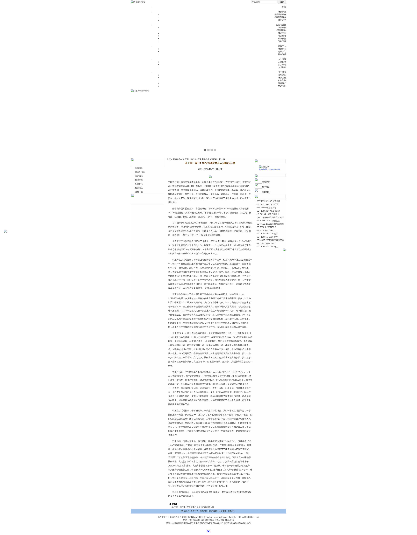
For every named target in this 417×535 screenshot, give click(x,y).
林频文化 (282, 77)
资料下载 (282, 41)
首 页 (284, 7)
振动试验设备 (280, 17)
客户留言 (139, 176)
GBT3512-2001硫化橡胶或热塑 (270, 224)
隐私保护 (232, 511)
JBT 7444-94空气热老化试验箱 (270, 217)
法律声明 (222, 511)
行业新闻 (282, 51)
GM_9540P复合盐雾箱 (266, 208)
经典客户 (282, 83)
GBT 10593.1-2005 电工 (267, 247)
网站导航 (213, 511)
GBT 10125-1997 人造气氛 (268, 201)
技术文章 (282, 33)
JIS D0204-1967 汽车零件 (268, 214)
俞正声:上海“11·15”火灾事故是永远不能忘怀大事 (193, 507)
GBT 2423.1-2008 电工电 (268, 204)
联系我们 (282, 86)
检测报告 (282, 38)
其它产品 (282, 20)
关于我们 (195, 511)
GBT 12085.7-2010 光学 (267, 237)
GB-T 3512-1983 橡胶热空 (268, 221)
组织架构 (282, 80)
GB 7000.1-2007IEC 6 (266, 227)
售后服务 (282, 27)
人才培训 (282, 67)
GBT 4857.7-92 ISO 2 (266, 243)
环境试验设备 (280, 14)
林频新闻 (282, 49)
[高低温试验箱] (138, 2)
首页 (169, 159)
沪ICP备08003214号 (214, 523)
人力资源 (282, 59)
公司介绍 (282, 75)
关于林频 (282, 72)
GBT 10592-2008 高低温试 (268, 211)
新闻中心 (282, 46)
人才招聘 (282, 62)
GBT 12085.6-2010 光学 (267, 234)
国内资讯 (282, 54)
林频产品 (282, 12)
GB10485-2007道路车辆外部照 (270, 240)
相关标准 (282, 36)
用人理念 (282, 64)
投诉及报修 (281, 30)
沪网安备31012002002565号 (238, 523)
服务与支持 (281, 25)
